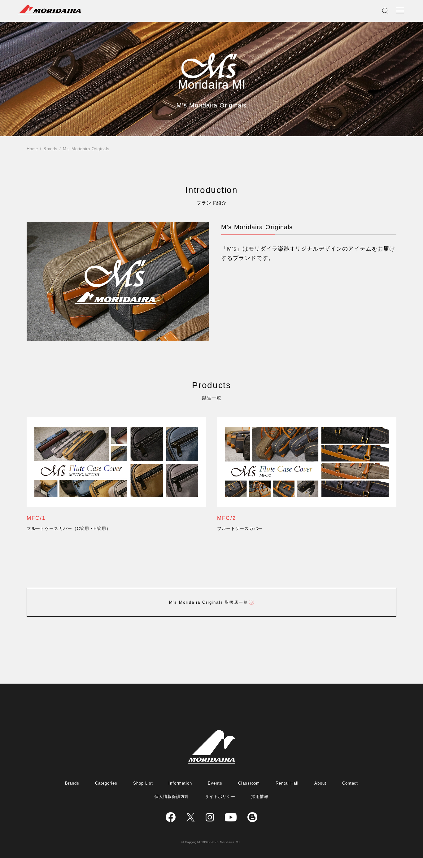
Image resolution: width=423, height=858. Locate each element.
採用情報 (259, 796)
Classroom (249, 783)
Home (32, 149)
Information (180, 783)
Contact (350, 783)
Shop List (143, 783)
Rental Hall (287, 783)
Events (215, 783)
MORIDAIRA (49, 9)
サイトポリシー (220, 796)
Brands (50, 149)
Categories (106, 783)
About (320, 783)
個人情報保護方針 (172, 796)
